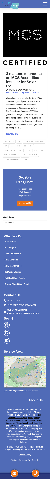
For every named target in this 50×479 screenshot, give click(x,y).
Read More (12, 133)
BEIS (19, 141)
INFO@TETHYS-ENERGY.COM (22, 305)
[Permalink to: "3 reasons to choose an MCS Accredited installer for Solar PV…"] (25, 41)
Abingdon (38, 423)
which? (24, 159)
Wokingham (22, 418)
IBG (25, 146)
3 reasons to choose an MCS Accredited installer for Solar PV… (24, 79)
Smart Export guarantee (12, 154)
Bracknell (17, 420)
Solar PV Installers (30, 154)
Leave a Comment (31, 93)
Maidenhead (21, 423)
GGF (12, 146)
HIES (18, 146)
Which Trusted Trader (11, 159)
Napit (20, 150)
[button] (45, 4)
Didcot (30, 423)
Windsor (9, 420)
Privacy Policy (25, 455)
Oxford (25, 420)
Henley (37, 418)
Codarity (35, 460)
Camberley (10, 423)
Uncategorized (13, 93)
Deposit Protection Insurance (34, 141)
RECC (35, 150)
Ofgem (28, 150)
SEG (42, 150)
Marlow (13, 426)
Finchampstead (35, 420)
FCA (5, 146)
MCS (31, 146)
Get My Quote (25, 203)
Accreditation (9, 141)
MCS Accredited (9, 150)
